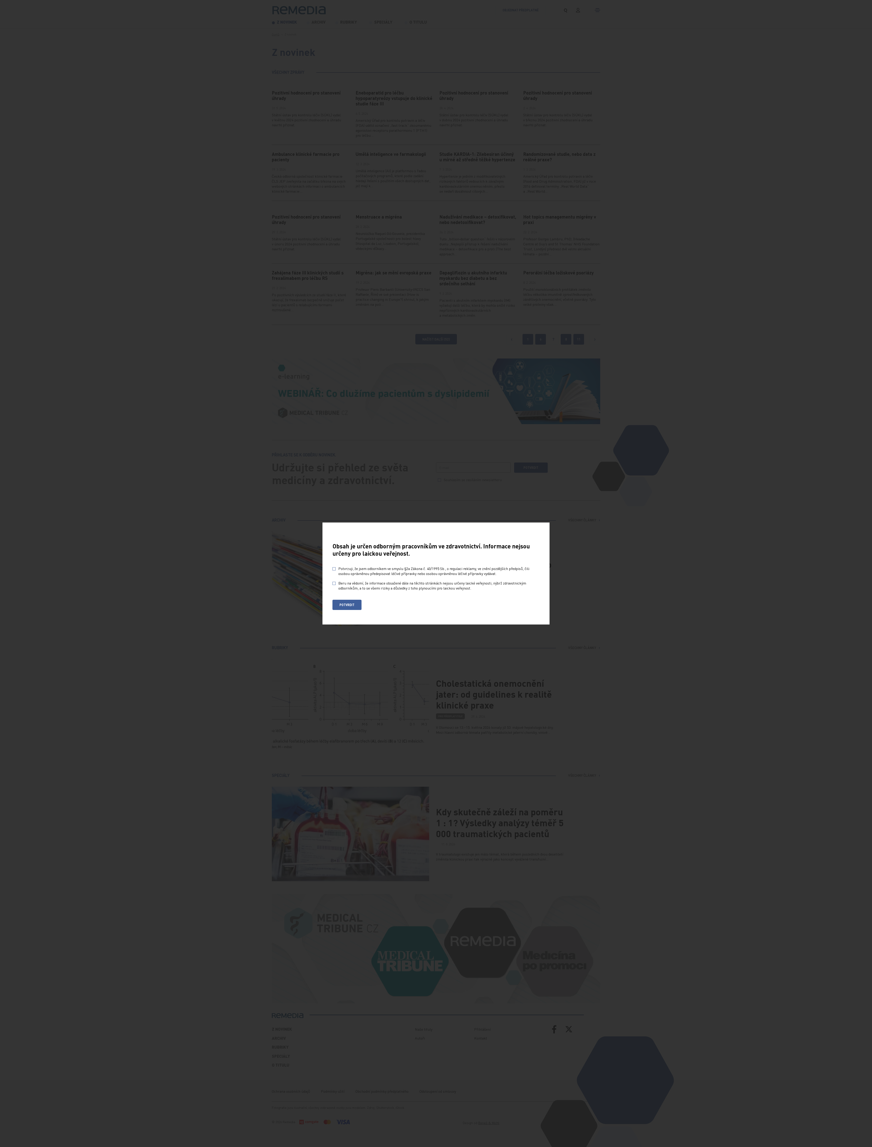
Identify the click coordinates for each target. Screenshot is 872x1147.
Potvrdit (346, 605)
